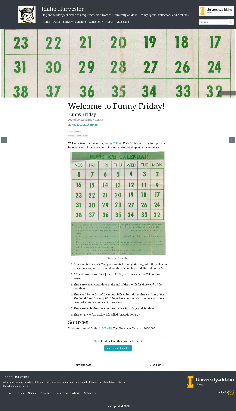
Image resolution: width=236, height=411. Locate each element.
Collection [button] (95, 21)
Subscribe (122, 21)
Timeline (80, 21)
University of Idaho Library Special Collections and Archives (151, 15)
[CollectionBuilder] (231, 392)
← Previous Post (81, 365)
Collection (61, 393)
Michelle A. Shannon (85, 124)
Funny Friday (82, 135)
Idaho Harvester (62, 8)
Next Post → (157, 365)
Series (32, 393)
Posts (56, 21)
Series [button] (67, 21)
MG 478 (107, 328)
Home (46, 21)
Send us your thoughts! (118, 348)
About (109, 21)
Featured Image (227, 93)
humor (77, 131)
